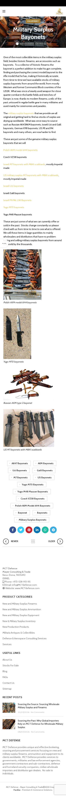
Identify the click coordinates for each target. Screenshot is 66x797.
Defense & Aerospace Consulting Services (25, 638)
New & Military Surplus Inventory (19, 621)
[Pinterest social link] (29, 529)
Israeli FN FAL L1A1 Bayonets (17, 200)
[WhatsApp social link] (45, 529)
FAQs (5, 677)
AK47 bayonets (20, 463)
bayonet (22, 512)
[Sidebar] (4, 243)
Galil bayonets (45, 470)
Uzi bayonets (20, 470)
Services (7, 644)
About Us (7, 659)
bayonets (42, 512)
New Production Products (16, 626)
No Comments (37, 712)
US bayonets (45, 477)
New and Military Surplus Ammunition (22, 609)
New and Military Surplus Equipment (21, 615)
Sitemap (7, 688)
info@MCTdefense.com (24, 584)
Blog (5, 671)
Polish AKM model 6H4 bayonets (20, 150)
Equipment (33, 21)
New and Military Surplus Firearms (20, 603)
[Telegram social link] (53, 529)
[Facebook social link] (12, 529)
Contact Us (8, 682)
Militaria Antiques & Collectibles (19, 632)
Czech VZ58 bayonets (33, 498)
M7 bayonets (21, 477)
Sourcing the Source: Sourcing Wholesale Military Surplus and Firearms (38, 706)
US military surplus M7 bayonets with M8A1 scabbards (30, 175)
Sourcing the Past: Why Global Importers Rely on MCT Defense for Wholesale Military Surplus (40, 724)
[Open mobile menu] (4, 11)
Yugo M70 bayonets (13, 207)
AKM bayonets (45, 463)
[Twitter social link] (20, 529)
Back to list (33, 541)
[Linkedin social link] (37, 529)
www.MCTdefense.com (27, 588)
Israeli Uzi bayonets (13, 185)
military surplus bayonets (21, 113)
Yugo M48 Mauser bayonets (32, 491)
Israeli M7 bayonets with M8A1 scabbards (24, 164)
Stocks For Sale (11, 665)
